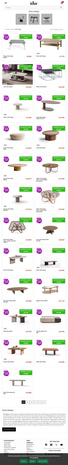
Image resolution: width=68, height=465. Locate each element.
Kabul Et (23, 461)
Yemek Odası (7, 442)
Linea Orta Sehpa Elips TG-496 (9, 301)
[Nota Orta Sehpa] (17, 319)
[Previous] (5, 44)
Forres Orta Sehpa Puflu (8, 148)
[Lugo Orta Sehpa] (50, 135)
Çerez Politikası (31, 451)
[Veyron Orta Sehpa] (17, 105)
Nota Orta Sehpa (7, 331)
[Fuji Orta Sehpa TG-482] (50, 319)
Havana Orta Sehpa (8, 362)
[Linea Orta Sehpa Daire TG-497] (50, 227)
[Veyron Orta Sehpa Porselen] (17, 197)
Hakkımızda (30, 450)
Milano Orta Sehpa (41, 87)
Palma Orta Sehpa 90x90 (8, 56)
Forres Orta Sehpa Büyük (8, 179)
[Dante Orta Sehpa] (17, 258)
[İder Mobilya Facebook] (51, 445)
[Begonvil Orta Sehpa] (50, 288)
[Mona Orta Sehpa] (50, 44)
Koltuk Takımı (7, 446)
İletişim (28, 448)
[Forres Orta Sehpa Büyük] (17, 166)
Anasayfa (7, 29)
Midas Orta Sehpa (41, 362)
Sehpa (12, 29)
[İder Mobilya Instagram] (46, 445)
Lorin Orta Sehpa (7, 87)
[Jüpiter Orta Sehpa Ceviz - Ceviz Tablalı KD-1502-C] (50, 166)
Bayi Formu (29, 446)
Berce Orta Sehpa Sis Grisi (9, 393)
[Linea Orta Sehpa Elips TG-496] (17, 288)
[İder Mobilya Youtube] (62, 445)
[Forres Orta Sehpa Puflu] (17, 135)
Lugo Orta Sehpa (40, 148)
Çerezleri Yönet (43, 461)
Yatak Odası (7, 444)
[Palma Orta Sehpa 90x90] (17, 44)
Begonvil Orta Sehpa (41, 301)
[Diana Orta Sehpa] (50, 258)
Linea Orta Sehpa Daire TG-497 (42, 240)
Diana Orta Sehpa (41, 270)
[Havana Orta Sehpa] (17, 349)
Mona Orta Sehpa (41, 56)
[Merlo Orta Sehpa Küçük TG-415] (50, 105)
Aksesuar (6, 453)
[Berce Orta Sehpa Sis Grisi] (17, 380)
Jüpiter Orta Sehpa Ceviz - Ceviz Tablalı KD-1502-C (41, 180)
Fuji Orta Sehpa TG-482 (41, 331)
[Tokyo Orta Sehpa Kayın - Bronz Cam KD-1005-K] (50, 197)
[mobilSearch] (61, 7)
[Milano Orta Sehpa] (50, 74)
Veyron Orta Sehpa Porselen (8, 209)
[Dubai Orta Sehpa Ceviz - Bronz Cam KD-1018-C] (17, 227)
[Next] (29, 44)
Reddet (32, 461)
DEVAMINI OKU (9, 429)
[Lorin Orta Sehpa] (17, 74)
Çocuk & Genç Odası (9, 449)
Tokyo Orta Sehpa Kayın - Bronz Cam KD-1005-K (41, 210)
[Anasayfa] (34, 3)
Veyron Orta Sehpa (8, 117)
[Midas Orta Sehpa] (50, 349)
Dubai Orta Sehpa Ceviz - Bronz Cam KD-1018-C (9, 241)
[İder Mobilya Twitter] (56, 445)
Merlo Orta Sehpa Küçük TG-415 (41, 118)
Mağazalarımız (30, 444)
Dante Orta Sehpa (8, 270)
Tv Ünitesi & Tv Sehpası (10, 447)
